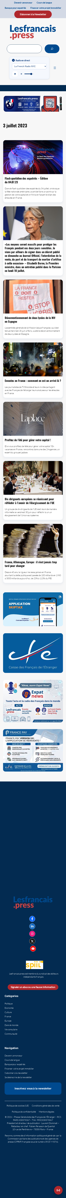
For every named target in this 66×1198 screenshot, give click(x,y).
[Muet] (21, 74)
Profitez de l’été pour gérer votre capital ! (28, 440)
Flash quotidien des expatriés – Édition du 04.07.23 (26, 180)
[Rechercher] (52, 48)
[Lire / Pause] (15, 74)
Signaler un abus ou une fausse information (33, 986)
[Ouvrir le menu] (55, 68)
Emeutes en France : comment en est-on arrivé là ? (33, 380)
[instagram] (32, 934)
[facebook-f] (32, 919)
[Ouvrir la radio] (58, 1190)
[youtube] (33, 949)
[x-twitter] (32, 941)
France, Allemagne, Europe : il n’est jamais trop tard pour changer (31, 564)
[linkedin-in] (32, 926)
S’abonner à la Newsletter (33, 14)
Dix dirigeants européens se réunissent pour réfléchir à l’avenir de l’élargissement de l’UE (29, 501)
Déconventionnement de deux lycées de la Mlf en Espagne (30, 319)
